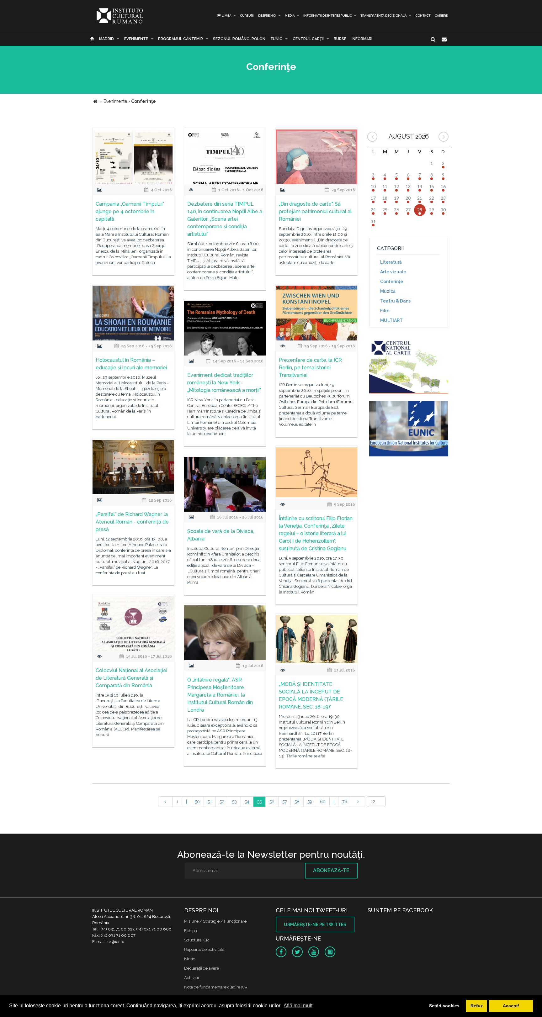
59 (309, 801)
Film (384, 310)
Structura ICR (196, 940)
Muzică (388, 291)
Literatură (391, 262)
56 (271, 801)
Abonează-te (331, 870)
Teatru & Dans (395, 300)
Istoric (189, 958)
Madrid (106, 39)
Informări (362, 39)
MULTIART (391, 320)
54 (247, 801)
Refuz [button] (476, 1005)
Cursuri (247, 15)
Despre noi (267, 15)
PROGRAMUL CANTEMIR (180, 39)
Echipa (190, 930)
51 (210, 801)
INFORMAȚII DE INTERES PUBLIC (327, 15)
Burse (340, 39)
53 (234, 801)
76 (344, 801)
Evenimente (136, 39)
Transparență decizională (383, 15)
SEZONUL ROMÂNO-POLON (239, 39)
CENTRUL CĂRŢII (308, 39)
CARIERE (441, 15)
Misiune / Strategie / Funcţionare (215, 921)
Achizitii (191, 977)
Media (290, 15)
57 (284, 801)
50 (197, 801)
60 (323, 801)
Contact (422, 15)
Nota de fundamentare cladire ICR (215, 987)
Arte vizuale (393, 271)
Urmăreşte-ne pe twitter (315, 924)
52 (222, 801)
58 (297, 801)
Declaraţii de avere (201, 968)
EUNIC (276, 39)
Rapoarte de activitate (204, 949)
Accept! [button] (511, 1005)
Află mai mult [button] (298, 1005)
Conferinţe (391, 281)
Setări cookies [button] (444, 1005)
